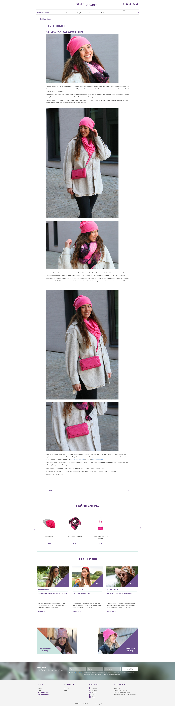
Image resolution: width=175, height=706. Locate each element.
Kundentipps (104, 13)
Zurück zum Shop (43, 13)
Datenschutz (67, 690)
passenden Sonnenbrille (98, 459)
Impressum (66, 688)
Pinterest (94, 692)
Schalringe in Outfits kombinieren (52, 593)
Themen (68, 13)
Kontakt (40, 688)
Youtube (94, 697)
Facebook (94, 690)
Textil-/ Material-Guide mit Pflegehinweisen (125, 695)
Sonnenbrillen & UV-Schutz (121, 690)
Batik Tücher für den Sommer (119, 593)
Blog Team (80, 13)
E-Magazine (92, 13)
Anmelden (130, 669)
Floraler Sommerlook (82, 593)
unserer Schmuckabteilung (77, 459)
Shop (39, 690)
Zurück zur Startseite (46, 19)
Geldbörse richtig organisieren (122, 692)
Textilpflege (117, 688)
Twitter (93, 695)
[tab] (46, 611)
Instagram (94, 688)
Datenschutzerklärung (79, 672)
